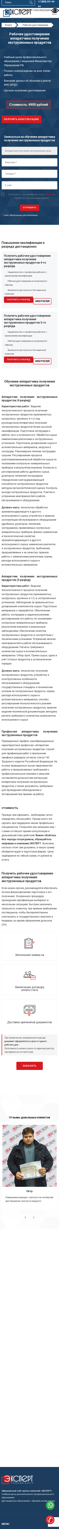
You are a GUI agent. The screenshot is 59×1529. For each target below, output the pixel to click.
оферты (49, 194)
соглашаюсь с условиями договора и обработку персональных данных (31, 196)
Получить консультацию (21, 119)
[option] (29, 1166)
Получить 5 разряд (18, 359)
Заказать (30, 1065)
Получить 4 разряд (18, 299)
